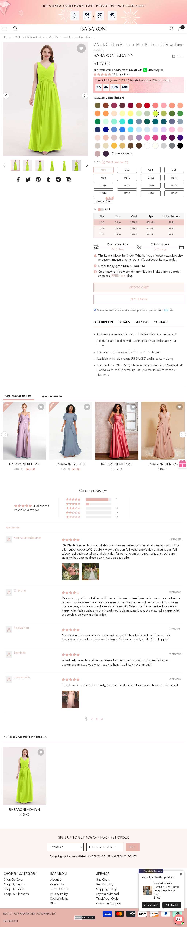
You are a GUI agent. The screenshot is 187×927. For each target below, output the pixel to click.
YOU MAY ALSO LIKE (18, 396)
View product (151, 905)
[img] (70, 540)
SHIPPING (141, 322)
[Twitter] (28, 179)
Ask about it (172, 905)
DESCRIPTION (103, 322)
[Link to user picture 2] (90, 572)
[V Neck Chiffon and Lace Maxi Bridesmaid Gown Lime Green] (24, 776)
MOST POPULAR (51, 396)
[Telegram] (58, 179)
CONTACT (161, 322)
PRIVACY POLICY (127, 856)
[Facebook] (18, 179)
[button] (6, 96)
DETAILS (124, 322)
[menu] (5, 28)
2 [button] (92, 719)
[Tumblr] (48, 179)
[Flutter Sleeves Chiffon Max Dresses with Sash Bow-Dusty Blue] (70, 431)
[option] (45, 99)
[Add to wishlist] (81, 48)
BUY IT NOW (138, 299)
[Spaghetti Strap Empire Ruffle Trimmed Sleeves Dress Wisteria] (24, 431)
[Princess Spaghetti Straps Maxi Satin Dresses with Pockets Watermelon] (116, 431)
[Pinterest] (38, 179)
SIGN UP (134, 847)
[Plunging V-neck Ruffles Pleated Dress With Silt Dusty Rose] (163, 431)
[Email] (68, 179)
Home (7, 37)
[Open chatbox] (179, 919)
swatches (104, 275)
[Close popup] (181, 874)
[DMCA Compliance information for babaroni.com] (84, 917)
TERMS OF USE (101, 856)
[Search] (15, 28)
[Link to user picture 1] (70, 572)
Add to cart (139, 287)
